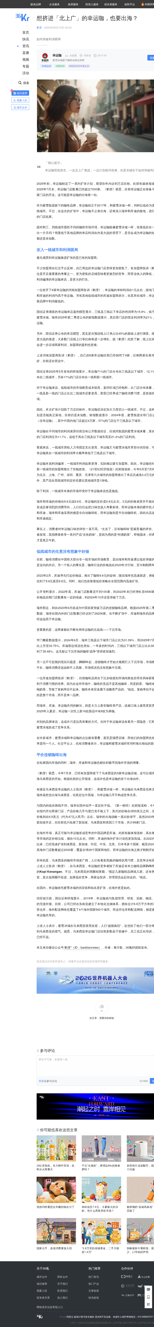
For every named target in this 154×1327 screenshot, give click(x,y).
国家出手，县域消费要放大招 (54, 1248)
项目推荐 (42, 1283)
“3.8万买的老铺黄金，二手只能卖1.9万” (100, 1250)
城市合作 (42, 1277)
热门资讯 (93, 1277)
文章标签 (93, 1290)
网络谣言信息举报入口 (50, 1307)
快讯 (25, 38)
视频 (25, 59)
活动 (25, 72)
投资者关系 (43, 1297)
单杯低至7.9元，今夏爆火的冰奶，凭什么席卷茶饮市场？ (100, 1208)
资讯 (25, 45)
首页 (25, 32)
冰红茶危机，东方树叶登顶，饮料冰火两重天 (56, 1167)
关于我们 (62, 1283)
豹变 (39, 27)
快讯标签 (93, 1297)
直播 (25, 52)
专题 (25, 66)
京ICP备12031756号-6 (124, 1322)
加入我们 (62, 1297)
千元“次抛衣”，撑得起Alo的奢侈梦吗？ (101, 1167)
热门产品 (93, 1283)
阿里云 (70, 1316)
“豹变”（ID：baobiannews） (83, 947)
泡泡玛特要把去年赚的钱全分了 (56, 1207)
